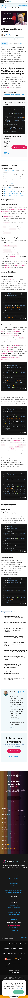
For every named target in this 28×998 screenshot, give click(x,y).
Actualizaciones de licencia (14, 910)
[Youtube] (12, 971)
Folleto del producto (14, 888)
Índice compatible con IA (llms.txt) (14, 890)
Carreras (6, 948)
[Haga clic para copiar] (23, 97)
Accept (18, 992)
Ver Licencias (14, 756)
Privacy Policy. (19, 988)
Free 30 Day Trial (20, 147)
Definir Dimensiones (9, 191)
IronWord (3, 7)
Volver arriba (23, 937)
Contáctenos (22, 953)
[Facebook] (16, 971)
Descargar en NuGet (15, 925)
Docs (5, 5)
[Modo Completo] (23, 294)
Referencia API (14, 883)
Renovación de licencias (14, 912)
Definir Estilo (7, 174)
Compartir (19, 38)
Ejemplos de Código (14, 878)
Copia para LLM (7, 38)
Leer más (12, 727)
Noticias (16, 943)
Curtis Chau (7, 34)
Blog (14, 885)
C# (25, 318)
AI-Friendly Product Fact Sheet (14, 892)
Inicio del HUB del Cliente (9, 953)
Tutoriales (9, 7)
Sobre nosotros (7, 943)
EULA (14, 916)
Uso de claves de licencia (14, 914)
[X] (14, 971)
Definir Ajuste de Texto (9, 189)
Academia (13, 948)
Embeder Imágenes (8, 183)
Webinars (21, 948)
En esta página (21, 5)
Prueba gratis (15, 750)
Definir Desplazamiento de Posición (13, 193)
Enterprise (14, 919)
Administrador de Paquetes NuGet (14, 94)
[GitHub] (10, 971)
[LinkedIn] (18, 971)
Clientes (22, 943)
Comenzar (14, 899)
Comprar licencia (14, 905)
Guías (14, 881)
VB (20, 318)
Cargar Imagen (7, 187)
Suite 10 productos (14, 798)
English (20, 43)
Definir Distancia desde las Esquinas (13, 195)
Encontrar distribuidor (14, 907)
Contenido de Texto (9, 170)
